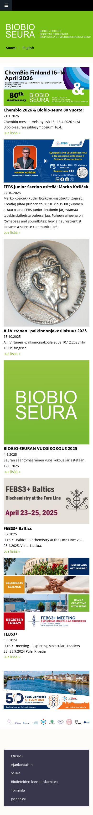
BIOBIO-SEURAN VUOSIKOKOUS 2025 (40, 448)
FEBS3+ (11, 634)
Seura (15, 773)
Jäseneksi (18, 799)
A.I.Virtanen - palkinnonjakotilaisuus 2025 (45, 330)
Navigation (6, 5)
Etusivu (17, 756)
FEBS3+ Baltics (18, 528)
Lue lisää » (12, 133)
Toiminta (18, 790)
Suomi (11, 47)
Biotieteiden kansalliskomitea (34, 781)
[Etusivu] (45, 31)
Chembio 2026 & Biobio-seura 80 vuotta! (44, 110)
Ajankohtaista (22, 764)
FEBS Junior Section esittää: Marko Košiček (46, 186)
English (28, 47)
